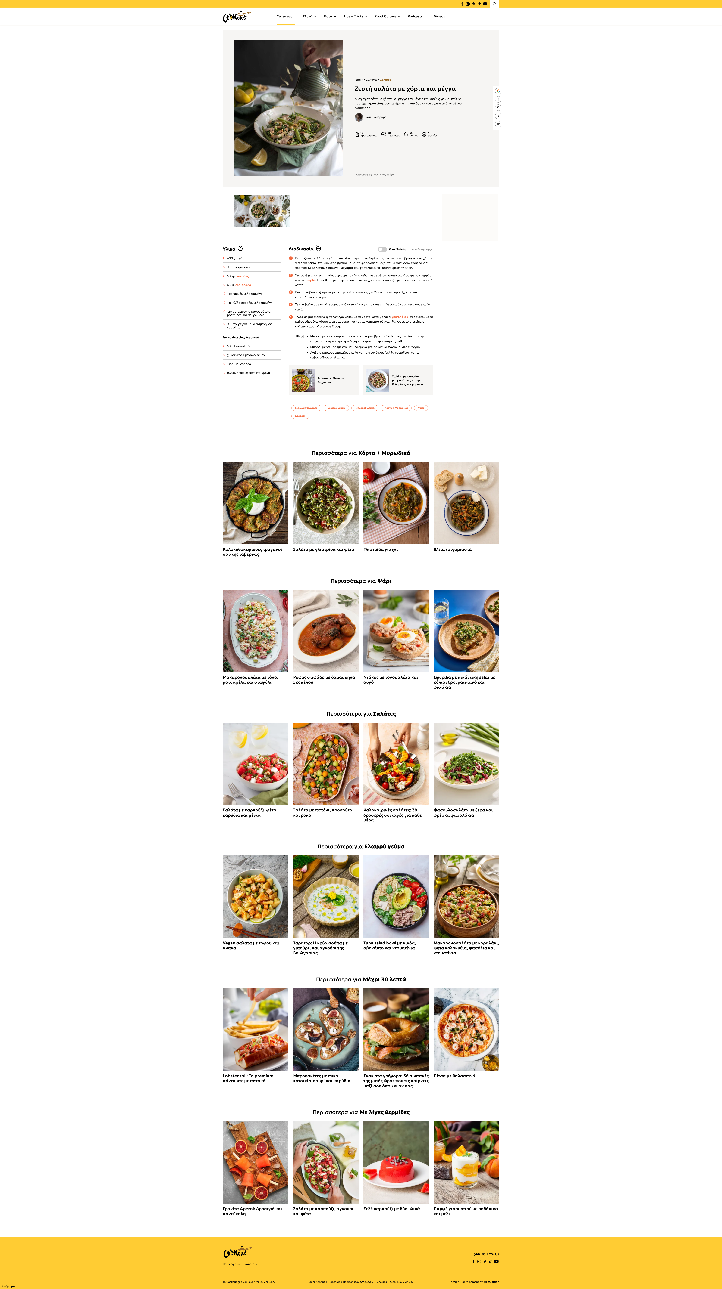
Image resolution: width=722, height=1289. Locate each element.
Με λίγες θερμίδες (306, 408)
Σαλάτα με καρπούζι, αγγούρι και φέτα (323, 1211)
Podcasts (415, 16)
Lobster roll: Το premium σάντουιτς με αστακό (248, 1078)
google (498, 91)
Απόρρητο (8, 1286)
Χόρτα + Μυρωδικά (396, 408)
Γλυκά (307, 16)
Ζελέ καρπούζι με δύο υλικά (391, 1208)
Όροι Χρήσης (317, 1282)
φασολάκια (399, 317)
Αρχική (359, 79)
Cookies (382, 1282)
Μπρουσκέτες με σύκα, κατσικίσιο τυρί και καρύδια (322, 1078)
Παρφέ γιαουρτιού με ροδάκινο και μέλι (466, 1211)
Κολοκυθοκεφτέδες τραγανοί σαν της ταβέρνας (252, 552)
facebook (462, 4)
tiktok (479, 4)
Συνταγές (284, 16)
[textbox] (262, 211)
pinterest (473, 4)
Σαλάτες (385, 79)
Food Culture (385, 16)
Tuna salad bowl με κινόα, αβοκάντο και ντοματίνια (389, 946)
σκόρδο (310, 280)
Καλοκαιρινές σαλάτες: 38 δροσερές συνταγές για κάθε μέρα (392, 815)
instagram (467, 4)
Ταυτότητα (250, 1264)
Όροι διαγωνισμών (401, 1282)
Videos (439, 16)
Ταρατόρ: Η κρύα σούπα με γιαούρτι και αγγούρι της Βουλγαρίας (320, 948)
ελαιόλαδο (243, 285)
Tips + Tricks (353, 16)
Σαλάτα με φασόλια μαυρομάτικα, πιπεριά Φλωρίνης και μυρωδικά (409, 380)
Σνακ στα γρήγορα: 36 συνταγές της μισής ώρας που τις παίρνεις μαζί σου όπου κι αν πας (396, 1081)
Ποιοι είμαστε (232, 1264)
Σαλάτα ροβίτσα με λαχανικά (331, 380)
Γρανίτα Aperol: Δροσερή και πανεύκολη (252, 1211)
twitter (498, 116)
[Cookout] (237, 16)
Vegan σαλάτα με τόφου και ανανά (251, 946)
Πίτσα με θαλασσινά (455, 1076)
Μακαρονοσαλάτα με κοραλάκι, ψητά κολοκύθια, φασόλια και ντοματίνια (466, 948)
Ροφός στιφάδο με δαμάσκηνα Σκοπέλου (324, 680)
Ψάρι (421, 408)
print (498, 124)
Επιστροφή (715, 1278)
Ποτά (328, 16)
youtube (485, 4)
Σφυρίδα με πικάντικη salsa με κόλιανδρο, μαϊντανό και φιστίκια (464, 682)
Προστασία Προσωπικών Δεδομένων (350, 1282)
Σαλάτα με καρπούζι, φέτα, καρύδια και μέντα (250, 813)
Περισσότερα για (361, 453)
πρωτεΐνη (375, 103)
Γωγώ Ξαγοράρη (375, 117)
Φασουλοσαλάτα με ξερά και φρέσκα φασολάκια (463, 813)
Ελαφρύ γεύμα (336, 408)
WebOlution (491, 1282)
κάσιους (243, 276)
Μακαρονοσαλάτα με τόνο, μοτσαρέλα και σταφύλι (250, 680)
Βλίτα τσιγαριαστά (453, 549)
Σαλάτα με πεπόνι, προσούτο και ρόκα (322, 813)
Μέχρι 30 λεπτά (365, 408)
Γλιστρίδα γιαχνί (380, 549)
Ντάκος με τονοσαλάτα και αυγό (390, 680)
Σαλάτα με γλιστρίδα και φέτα (323, 549)
